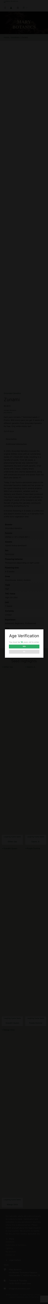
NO (24, 652)
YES (24, 646)
